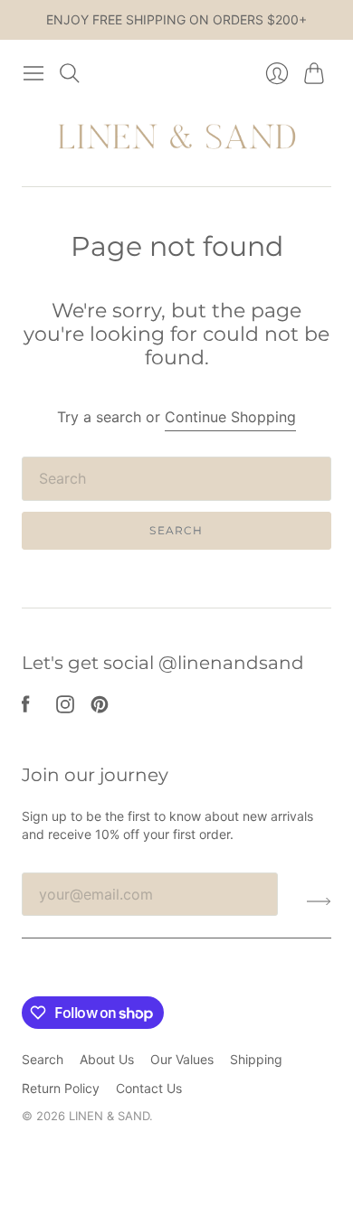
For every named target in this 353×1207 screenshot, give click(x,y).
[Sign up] (319, 901)
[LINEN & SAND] (177, 138)
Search (176, 530)
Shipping (256, 1059)
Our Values (182, 1059)
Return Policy (61, 1088)
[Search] (69, 73)
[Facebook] (26, 708)
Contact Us (149, 1088)
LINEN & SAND (109, 1115)
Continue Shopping (230, 417)
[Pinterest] (100, 708)
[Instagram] (65, 708)
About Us (107, 1059)
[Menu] (33, 73)
